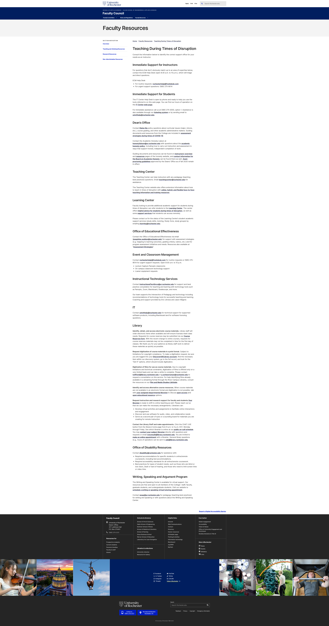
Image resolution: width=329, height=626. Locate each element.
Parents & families (112, 547)
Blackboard (171, 542)
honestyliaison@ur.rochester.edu (146, 143)
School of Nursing (142, 532)
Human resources (173, 532)
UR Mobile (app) (173, 534)
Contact (170, 527)
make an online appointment (144, 437)
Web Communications (175, 524)
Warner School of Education (145, 537)
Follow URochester (172, 581)
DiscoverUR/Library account (165, 356)
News (203, 546)
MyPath (170, 547)
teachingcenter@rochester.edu (172, 179)
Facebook (158, 573)
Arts (202, 554)
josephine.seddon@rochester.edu (147, 239)
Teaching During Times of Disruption (167, 41)
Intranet (170, 522)
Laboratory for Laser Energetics (147, 539)
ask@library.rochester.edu (177, 440)
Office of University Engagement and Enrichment (210, 530)
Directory (171, 529)
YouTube (171, 573)
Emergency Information (203, 611)
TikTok (171, 576)
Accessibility (203, 524)
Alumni (108, 552)
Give (195, 3)
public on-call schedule (183, 429)
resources (140, 156)
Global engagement (205, 522)
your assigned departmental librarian (152, 392)
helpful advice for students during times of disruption (160, 210)
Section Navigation (110, 40)
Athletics (204, 552)
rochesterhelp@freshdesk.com (166, 84)
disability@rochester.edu (150, 453)
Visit (191, 3)
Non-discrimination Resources (113, 59)
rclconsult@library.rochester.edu (161, 434)
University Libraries (143, 552)
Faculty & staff (111, 550)
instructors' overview (183, 154)
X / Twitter (159, 576)
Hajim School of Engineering (146, 524)
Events (203, 549)
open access (182, 392)
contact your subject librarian (152, 432)
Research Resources (109, 54)
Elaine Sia (144, 128)
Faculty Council (113, 13)
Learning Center (175, 208)
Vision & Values (203, 527)
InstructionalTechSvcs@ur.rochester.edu (157, 284)
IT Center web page (144, 104)
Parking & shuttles (173, 537)
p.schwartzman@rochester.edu (174, 374)
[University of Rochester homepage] (112, 3)
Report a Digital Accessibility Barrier (212, 511)
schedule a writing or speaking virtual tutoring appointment (157, 490)
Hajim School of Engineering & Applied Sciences (139, 10)
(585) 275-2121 (114, 532)
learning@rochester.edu (150, 223)
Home (135, 41)
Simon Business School (144, 534)
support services (145, 213)
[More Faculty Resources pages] (147, 18)
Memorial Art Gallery (143, 554)
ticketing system (161, 112)
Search (172, 602)
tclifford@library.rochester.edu (146, 374)
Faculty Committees (108, 18)
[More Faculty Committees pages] (116, 18)
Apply (187, 3)
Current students (111, 545)
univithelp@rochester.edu (143, 115)
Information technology (175, 539)
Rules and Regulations (126, 18)
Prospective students (113, 542)
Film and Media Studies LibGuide (163, 382)
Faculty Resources (140, 18)
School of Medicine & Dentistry (146, 529)
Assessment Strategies (143, 247)
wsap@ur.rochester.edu (150, 495)
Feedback (178, 611)
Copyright (192, 611)
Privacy (185, 611)
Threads (158, 581)
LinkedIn (171, 579)
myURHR (170, 545)
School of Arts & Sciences (112, 10)
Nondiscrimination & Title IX (207, 534)
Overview (106, 44)
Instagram (158, 579)
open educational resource (144, 395)
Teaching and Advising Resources (114, 49)
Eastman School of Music (145, 527)
